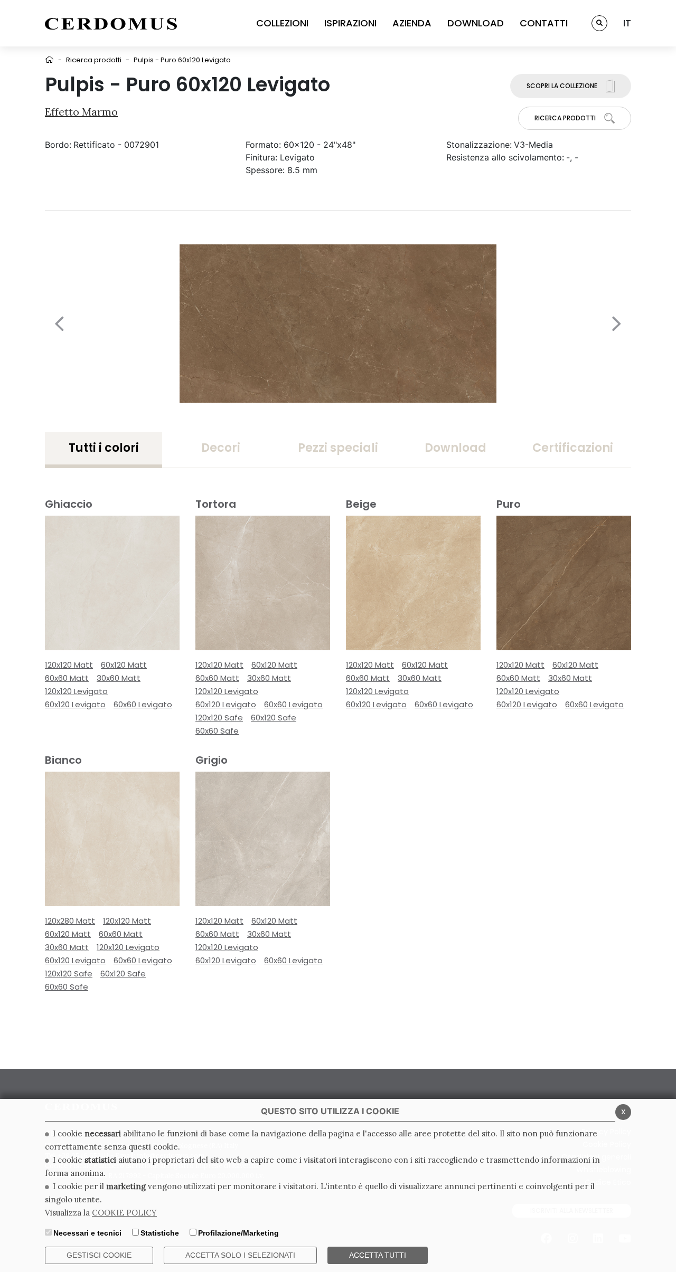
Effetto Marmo (81, 111)
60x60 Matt (67, 678)
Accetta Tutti (377, 1255)
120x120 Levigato (76, 691)
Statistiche (159, 1233)
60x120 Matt (124, 664)
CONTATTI (544, 23)
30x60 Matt (118, 678)
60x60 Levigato (143, 704)
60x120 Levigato (75, 704)
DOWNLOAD (475, 23)
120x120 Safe (219, 717)
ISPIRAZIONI (350, 23)
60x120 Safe (273, 717)
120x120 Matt (69, 664)
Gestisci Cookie (99, 1255)
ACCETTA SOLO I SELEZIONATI (240, 1255)
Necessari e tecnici (87, 1233)
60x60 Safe (217, 730)
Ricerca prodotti (93, 60)
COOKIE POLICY (124, 1213)
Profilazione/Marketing (238, 1233)
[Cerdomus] (111, 23)
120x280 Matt (70, 920)
